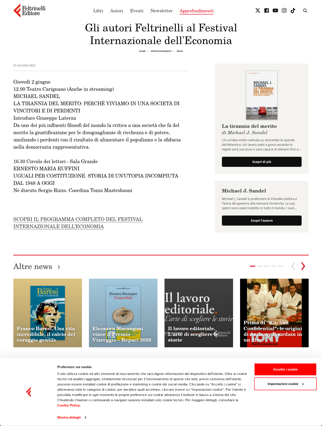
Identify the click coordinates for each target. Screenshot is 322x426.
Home (142, 51)
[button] (259, 266)
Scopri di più (261, 162)
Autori (116, 10)
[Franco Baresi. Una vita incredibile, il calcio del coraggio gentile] (47, 313)
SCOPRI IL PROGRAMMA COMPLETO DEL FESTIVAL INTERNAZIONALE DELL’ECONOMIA (78, 223)
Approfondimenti (197, 10)
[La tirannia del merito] (261, 94)
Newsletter (161, 10)
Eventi (136, 10)
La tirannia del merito (249, 128)
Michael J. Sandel (244, 191)
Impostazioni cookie (283, 383)
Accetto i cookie (285, 369)
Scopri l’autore (262, 220)
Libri (98, 10)
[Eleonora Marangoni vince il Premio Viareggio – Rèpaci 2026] (123, 313)
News (180, 51)
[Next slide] (303, 266)
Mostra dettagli (69, 417)
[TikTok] (292, 10)
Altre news (36, 266)
